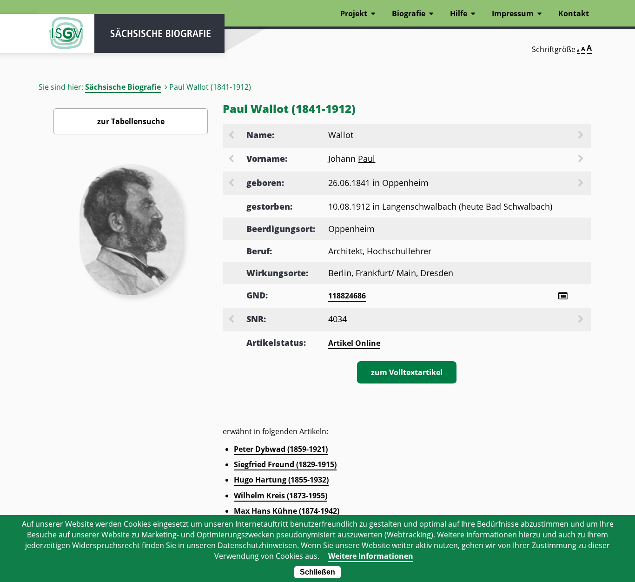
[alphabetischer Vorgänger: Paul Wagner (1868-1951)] (232, 159)
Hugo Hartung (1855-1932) (281, 480)
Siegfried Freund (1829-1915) (285, 464)
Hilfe (458, 13)
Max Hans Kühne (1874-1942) (286, 511)
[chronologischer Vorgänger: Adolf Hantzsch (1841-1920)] (232, 183)
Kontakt (573, 13)
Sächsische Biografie (123, 87)
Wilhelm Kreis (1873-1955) (280, 495)
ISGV (66, 33)
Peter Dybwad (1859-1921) (281, 449)
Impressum (513, 13)
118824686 (347, 296)
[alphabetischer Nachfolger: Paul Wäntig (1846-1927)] (581, 159)
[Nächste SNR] (581, 319)
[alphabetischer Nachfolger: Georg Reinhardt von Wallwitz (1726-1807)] (581, 135)
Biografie (408, 13)
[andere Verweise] (562, 296)
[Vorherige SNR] (232, 319)
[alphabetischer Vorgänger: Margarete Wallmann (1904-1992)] (232, 135)
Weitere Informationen (370, 556)
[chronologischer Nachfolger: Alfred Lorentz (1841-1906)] (581, 183)
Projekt (353, 13)
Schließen (317, 572)
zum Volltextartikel (407, 372)
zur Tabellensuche (131, 121)
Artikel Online (354, 343)
